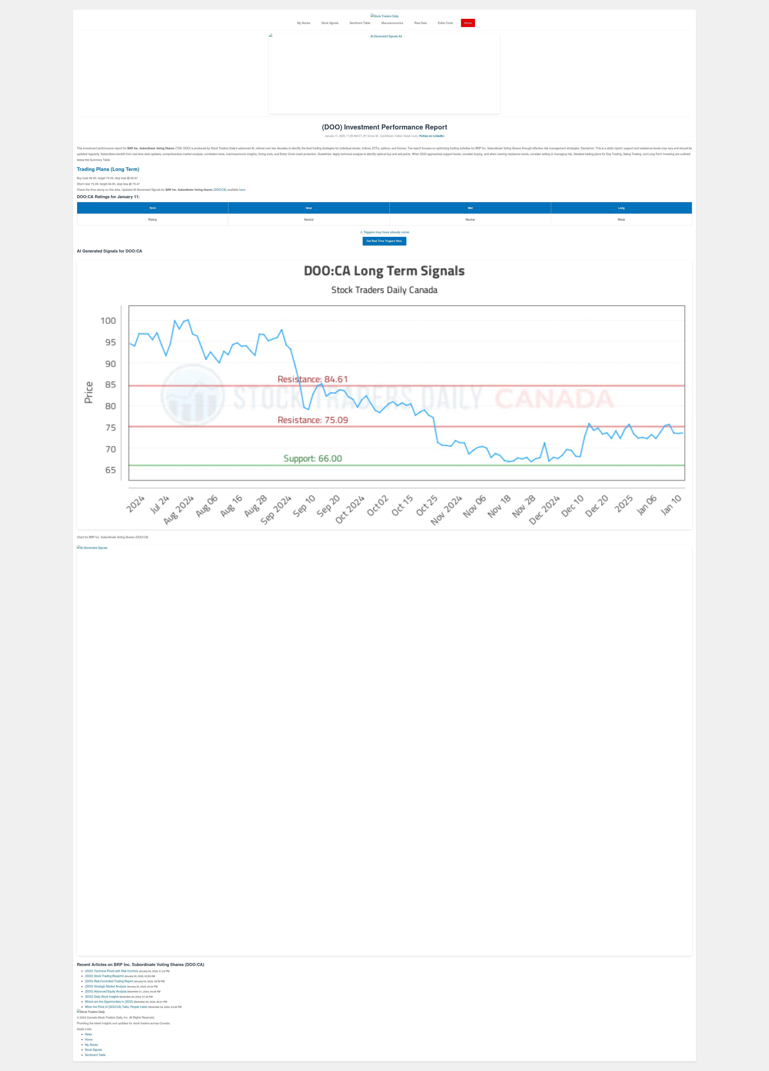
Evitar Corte (445, 23)
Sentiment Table (360, 23)
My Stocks (303, 23)
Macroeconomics (392, 23)
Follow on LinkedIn (432, 136)
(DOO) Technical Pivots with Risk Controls (111, 971)
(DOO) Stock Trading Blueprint (104, 976)
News (88, 1034)
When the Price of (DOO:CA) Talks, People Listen (116, 1007)
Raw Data (420, 23)
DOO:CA (219, 190)
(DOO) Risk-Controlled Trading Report (109, 981)
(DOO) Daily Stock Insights (102, 996)
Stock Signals (329, 23)
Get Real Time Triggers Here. (384, 241)
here (242, 190)
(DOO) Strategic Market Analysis (105, 986)
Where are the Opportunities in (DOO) (109, 1001)
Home (468, 23)
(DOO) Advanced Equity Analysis (106, 991)
